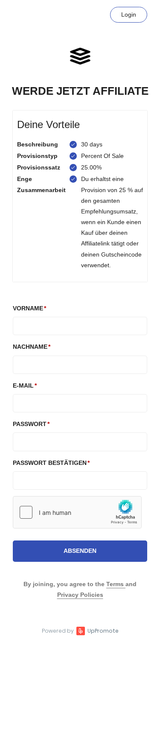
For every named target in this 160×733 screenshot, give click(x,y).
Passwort (30, 424)
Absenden (80, 550)
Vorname (28, 308)
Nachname (30, 346)
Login (128, 14)
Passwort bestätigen (50, 462)
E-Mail (23, 385)
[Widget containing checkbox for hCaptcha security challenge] (77, 512)
